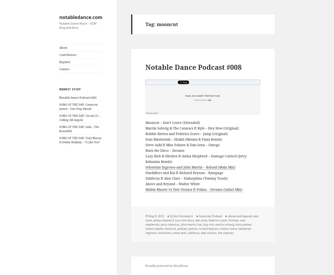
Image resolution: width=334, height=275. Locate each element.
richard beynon (208, 229)
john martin (188, 224)
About (63, 48)
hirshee (233, 220)
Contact (64, 69)
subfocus (194, 233)
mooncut (170, 229)
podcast (182, 229)
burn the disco (184, 220)
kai (200, 224)
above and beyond (240, 216)
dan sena (201, 220)
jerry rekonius (170, 224)
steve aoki (179, 233)
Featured (205, 216)
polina (193, 229)
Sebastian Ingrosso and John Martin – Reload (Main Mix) (190, 167)
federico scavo (218, 220)
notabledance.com (80, 17)
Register (64, 62)
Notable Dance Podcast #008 (193, 67)
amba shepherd (163, 220)
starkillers (165, 233)
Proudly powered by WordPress (166, 266)
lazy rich (208, 224)
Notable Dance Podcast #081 (78, 98)
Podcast (217, 216)
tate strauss (209, 233)
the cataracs (226, 233)
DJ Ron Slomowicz (181, 216)
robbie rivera (228, 229)
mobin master (154, 229)
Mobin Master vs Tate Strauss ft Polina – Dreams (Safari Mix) (193, 189)
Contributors (67, 55)
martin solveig (224, 224)
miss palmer (243, 224)
